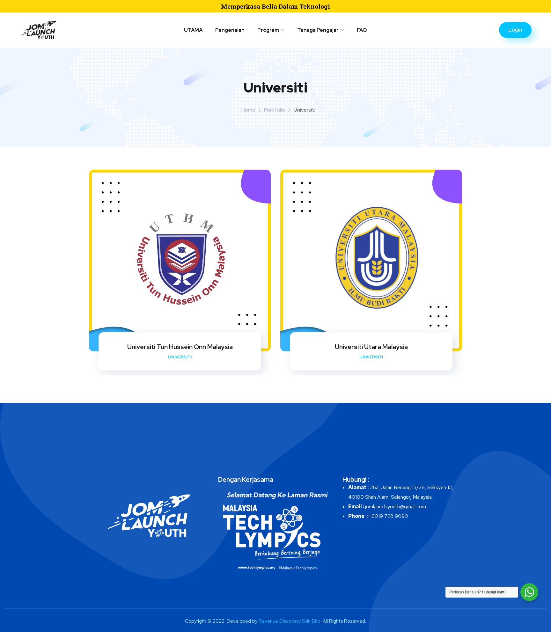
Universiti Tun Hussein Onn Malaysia (180, 347)
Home (248, 110)
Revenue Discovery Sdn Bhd (289, 621)
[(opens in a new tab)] (371, 260)
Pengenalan (230, 30)
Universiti (180, 357)
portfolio (274, 110)
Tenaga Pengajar (318, 30)
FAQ (362, 30)
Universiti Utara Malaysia (371, 347)
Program (268, 30)
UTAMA (193, 30)
